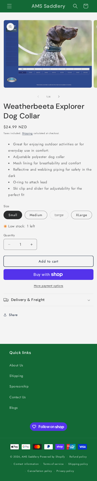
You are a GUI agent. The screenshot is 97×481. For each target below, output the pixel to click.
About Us (16, 365)
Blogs (13, 407)
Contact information (26, 464)
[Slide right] (59, 96)
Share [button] (13, 314)
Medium (36, 215)
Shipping (27, 133)
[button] (9, 6)
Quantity (9, 235)
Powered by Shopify (52, 456)
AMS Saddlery (30, 456)
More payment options (48, 286)
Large (62, 215)
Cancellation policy (40, 471)
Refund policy (78, 456)
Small (12, 215)
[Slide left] (38, 96)
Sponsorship (19, 386)
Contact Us (17, 397)
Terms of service (53, 464)
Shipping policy (78, 464)
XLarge (81, 215)
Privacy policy (65, 471)
